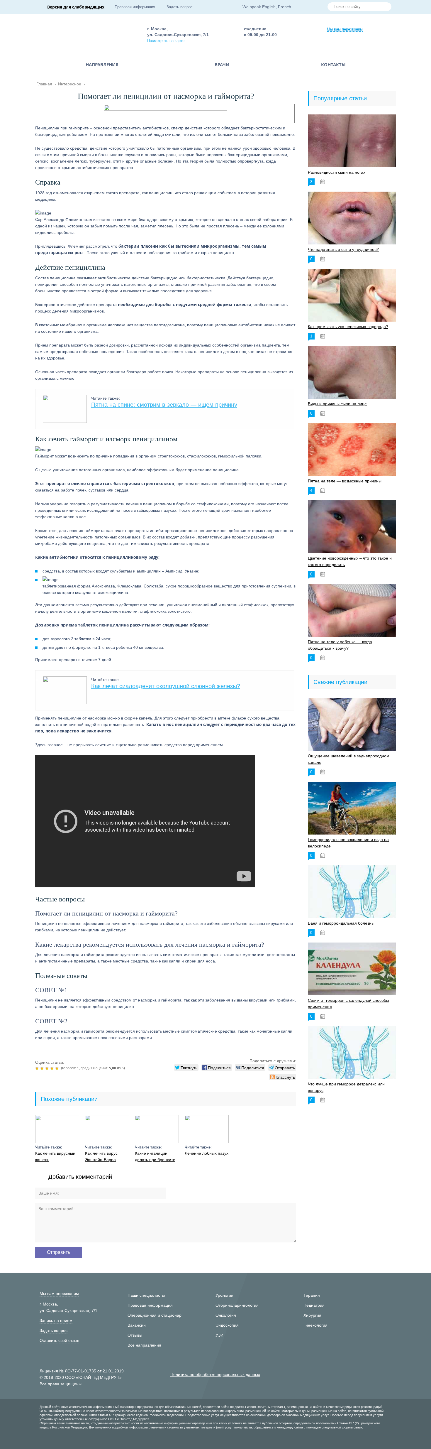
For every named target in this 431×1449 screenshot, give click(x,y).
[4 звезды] (52, 1068)
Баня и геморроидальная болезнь (341, 923)
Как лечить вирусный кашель (55, 1156)
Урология (224, 1295)
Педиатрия (314, 1305)
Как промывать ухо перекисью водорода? (348, 326)
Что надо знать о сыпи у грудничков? (343, 249)
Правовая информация (135, 7)
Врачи (222, 64)
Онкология (226, 1315)
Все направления (144, 1345)
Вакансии (137, 1325)
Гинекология (315, 1325)
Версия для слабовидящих (75, 7)
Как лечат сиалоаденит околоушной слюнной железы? (165, 686)
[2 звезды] (42, 1068)
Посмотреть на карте (165, 40)
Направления (102, 64)
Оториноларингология (237, 1305)
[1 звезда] (37, 1068)
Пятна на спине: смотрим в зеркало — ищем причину (164, 404)
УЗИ (219, 1335)
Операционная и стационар (154, 1315)
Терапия (311, 1295)
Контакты (333, 64)
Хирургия (312, 1315)
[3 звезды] (47, 1068)
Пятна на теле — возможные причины (344, 481)
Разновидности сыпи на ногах (336, 172)
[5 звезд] (57, 1068)
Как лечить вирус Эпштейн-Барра (101, 1156)
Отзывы (135, 1335)
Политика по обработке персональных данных (215, 1374)
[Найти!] (384, 7)
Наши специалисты (146, 1295)
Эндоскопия (227, 1325)
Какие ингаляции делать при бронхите (155, 1156)
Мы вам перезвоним (345, 29)
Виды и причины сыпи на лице (337, 403)
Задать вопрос (180, 7)
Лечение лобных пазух (206, 1153)
